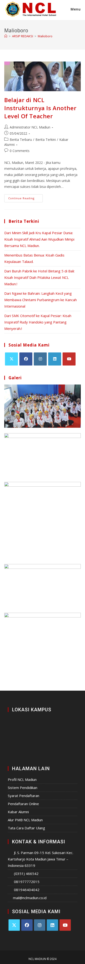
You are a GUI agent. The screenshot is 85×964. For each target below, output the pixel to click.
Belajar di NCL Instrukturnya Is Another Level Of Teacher (40, 108)
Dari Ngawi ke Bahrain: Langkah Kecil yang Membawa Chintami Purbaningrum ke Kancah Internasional (40, 300)
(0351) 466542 (26, 873)
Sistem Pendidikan (22, 787)
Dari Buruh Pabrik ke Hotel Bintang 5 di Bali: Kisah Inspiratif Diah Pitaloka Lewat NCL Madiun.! (39, 277)
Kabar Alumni (18, 811)
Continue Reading (25, 197)
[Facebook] (25, 359)
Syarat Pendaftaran (23, 795)
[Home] (5, 36)
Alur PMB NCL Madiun (25, 819)
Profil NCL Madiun (22, 779)
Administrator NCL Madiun (30, 127)
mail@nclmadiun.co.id (30, 897)
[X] (11, 359)
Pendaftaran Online (23, 803)
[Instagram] (40, 359)
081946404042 (26, 889)
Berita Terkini (45, 139)
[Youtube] (69, 359)
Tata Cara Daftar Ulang (26, 828)
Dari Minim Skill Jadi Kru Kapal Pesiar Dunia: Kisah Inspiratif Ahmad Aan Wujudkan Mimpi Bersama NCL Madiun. (39, 239)
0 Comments (20, 150)
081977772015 (26, 881)
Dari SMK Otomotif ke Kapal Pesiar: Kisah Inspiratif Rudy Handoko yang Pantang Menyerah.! (37, 322)
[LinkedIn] (54, 359)
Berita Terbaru (21, 139)
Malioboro (45, 36)
